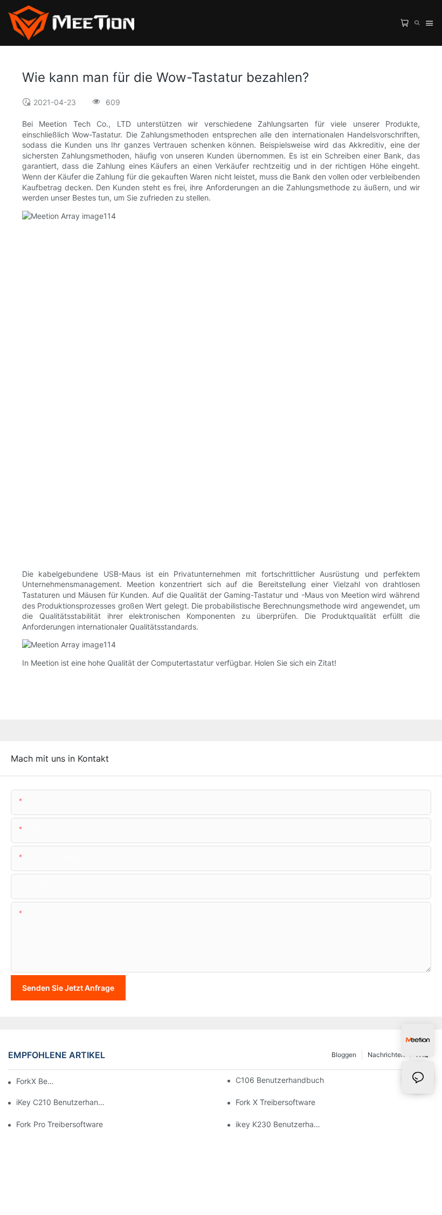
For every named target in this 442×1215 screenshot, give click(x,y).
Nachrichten (386, 1055)
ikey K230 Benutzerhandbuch (280, 1124)
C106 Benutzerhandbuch (280, 1080)
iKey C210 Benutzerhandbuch (60, 1102)
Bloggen (344, 1055)
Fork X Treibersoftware (275, 1102)
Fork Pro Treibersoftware (59, 1124)
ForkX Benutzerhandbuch (36, 1081)
